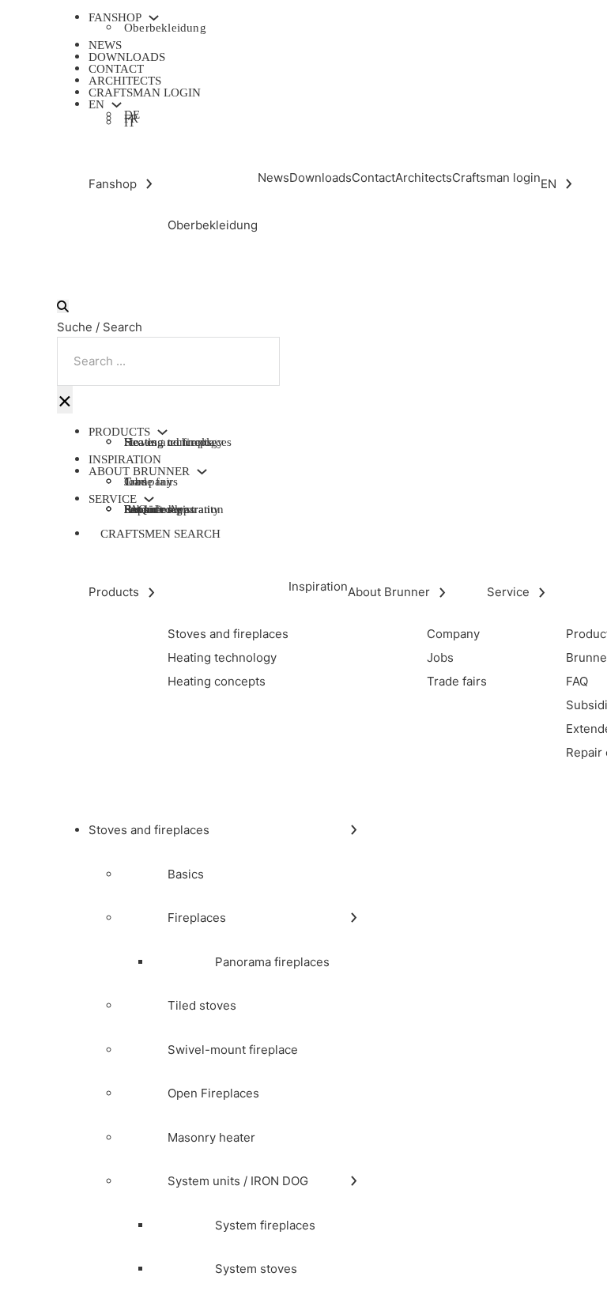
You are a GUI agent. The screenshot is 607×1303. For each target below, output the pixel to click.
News (105, 45)
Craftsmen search (160, 533)
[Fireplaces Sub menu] (354, 917)
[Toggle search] (63, 306)
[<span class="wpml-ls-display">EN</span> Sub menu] (117, 105)
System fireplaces (265, 1225)
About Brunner (139, 472)
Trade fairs (151, 481)
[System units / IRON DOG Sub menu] (354, 1181)
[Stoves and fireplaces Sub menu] (354, 830)
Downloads (127, 57)
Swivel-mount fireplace (233, 1049)
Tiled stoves (202, 1005)
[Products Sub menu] (162, 432)
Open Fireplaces (213, 1093)
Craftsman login (145, 92)
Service (113, 499)
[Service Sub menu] (149, 499)
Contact (116, 68)
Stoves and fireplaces (149, 829)
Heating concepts (168, 442)
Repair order (155, 509)
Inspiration (125, 459)
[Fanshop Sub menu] (154, 18)
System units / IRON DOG (238, 1180)
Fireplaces (197, 917)
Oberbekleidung (165, 27)
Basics (186, 874)
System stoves (256, 1268)
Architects (125, 80)
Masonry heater (211, 1137)
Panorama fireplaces (272, 961)
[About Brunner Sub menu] (202, 472)
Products (119, 432)
